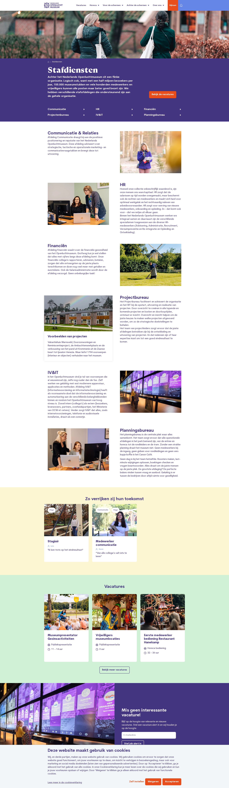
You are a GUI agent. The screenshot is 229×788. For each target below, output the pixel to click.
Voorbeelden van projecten (67, 336)
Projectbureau (134, 298)
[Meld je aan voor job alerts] (181, 5)
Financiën (57, 246)
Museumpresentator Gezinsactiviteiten (63, 637)
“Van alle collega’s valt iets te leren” (111, 555)
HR (123, 185)
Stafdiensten (57, 62)
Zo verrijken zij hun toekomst (114, 499)
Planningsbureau (137, 431)
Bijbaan (172, 5)
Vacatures (81, 5)
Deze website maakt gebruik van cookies (89, 751)
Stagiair (53, 541)
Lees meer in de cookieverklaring (65, 783)
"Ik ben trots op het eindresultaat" (65, 550)
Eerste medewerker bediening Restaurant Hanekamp (159, 639)
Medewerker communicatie (106, 543)
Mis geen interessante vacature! (144, 712)
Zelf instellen (136, 782)
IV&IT (53, 373)
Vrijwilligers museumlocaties (108, 637)
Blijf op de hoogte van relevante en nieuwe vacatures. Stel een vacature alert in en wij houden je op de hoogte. (149, 725)
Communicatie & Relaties (73, 133)
